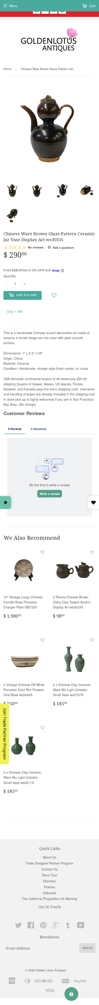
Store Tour (49, 875)
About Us (49, 857)
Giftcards (49, 893)
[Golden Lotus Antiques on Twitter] (18, 926)
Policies (49, 887)
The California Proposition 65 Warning (49, 898)
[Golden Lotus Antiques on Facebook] (30, 926)
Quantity (9, 276)
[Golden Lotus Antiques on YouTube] (80, 926)
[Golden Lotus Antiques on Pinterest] (43, 926)
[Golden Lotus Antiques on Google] (55, 926)
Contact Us (49, 869)
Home (7, 69)
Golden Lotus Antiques (51, 970)
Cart (92, 5)
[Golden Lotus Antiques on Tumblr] (68, 926)
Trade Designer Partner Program (49, 863)
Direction (49, 881)
